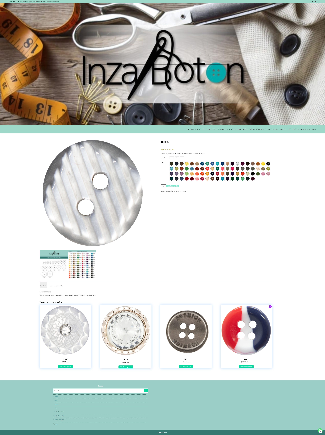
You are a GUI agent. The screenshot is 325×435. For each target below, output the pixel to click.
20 (178, 191)
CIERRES (233, 129)
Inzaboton (165, 432)
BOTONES (211, 129)
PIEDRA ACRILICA (256, 129)
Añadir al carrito (173, 186)
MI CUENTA (294, 129)
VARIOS (283, 129)
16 (174, 191)
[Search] (146, 390)
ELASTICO (222, 129)
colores (163, 163)
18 (176, 191)
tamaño (163, 158)
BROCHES (242, 129)
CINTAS (200, 129)
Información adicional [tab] (57, 286)
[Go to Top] (321, 431)
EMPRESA (190, 129)
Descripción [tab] (43, 286)
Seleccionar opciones (65, 366)
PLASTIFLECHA (272, 129)
